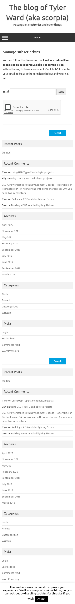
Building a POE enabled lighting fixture (33, 199)
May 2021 (7, 237)
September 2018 (11, 268)
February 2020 (10, 243)
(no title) (6, 152)
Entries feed (8, 338)
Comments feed (11, 344)
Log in (5, 332)
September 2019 (11, 249)
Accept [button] (41, 598)
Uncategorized (10, 306)
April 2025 (7, 225)
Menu (37, 37)
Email (6, 91)
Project (6, 300)
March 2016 (8, 274)
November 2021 (11, 231)
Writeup (6, 312)
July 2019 (7, 255)
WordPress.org (10, 351)
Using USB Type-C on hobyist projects (33, 172)
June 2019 (7, 262)
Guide (5, 294)
